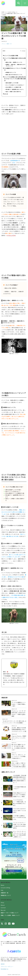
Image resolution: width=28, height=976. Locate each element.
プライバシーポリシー (7, 966)
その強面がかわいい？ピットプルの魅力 (15, 69)
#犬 (11, 43)
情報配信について (6, 895)
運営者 (3, 964)
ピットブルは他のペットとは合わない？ (15, 85)
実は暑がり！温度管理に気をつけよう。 (15, 89)
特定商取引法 (4, 969)
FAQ (2, 890)
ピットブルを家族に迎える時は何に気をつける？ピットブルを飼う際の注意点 (15, 78)
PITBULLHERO (11, 235)
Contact (3, 907)
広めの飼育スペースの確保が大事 (13, 87)
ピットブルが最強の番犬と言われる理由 (15, 59)
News (2, 885)
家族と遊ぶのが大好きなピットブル (14, 74)
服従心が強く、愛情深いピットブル (14, 62)
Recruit (3, 910)
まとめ (6, 94)
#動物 (7, 43)
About (3, 905)
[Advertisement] (14, 131)
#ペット (4, 43)
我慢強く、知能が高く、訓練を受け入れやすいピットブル (15, 65)
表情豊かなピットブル (11, 72)
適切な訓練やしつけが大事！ (12, 82)
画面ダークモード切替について (9, 913)
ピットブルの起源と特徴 (11, 55)
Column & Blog (5, 887)
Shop (2, 902)
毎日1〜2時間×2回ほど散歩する (13, 91)
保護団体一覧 (4, 893)
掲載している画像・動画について (10, 915)
